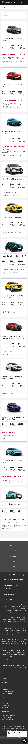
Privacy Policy (5, 703)
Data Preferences (6, 705)
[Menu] (24, 2)
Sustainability (5, 689)
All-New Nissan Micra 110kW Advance (12, 86)
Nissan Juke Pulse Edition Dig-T (14, 256)
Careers (3, 680)
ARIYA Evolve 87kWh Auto (12, 179)
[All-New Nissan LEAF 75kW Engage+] (14, 494)
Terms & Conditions (6, 701)
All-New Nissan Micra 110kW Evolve (12, 132)
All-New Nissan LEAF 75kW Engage (12, 461)
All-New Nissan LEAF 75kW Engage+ (12, 505)
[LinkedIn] (18, 574)
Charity (3, 687)
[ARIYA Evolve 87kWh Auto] (14, 169)
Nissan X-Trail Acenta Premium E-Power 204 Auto (14, 418)
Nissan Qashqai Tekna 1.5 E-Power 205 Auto (12, 378)
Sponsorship (5, 684)
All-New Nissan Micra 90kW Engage (12, 39)
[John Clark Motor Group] (8, 2)
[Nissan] (3, 7)
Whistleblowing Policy (7, 719)
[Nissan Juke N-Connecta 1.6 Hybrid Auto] (14, 286)
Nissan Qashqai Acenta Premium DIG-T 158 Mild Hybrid (14, 337)
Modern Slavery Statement (8, 715)
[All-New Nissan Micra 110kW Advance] (14, 75)
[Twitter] (9, 574)
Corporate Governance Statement (10, 717)
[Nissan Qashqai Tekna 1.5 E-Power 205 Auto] (14, 366)
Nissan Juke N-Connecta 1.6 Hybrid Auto (12, 297)
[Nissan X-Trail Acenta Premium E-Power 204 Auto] (14, 407)
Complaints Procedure (7, 691)
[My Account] (21, 2)
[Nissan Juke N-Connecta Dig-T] (14, 207)
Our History (4, 682)
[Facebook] (4, 574)
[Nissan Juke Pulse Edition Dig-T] (14, 246)
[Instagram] (23, 574)
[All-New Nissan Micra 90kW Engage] (14, 28)
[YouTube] (14, 574)
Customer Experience (7, 693)
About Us (4, 678)
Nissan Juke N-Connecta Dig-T (13, 217)
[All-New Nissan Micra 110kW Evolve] (14, 121)
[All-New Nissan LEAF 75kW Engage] (14, 450)
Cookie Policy (5, 707)
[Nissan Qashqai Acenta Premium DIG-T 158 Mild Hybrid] (14, 326)
